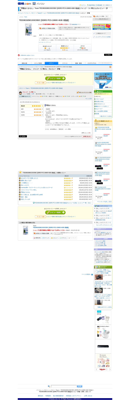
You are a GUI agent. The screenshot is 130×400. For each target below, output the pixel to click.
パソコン (31, 66)
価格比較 (38, 238)
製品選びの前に (99, 101)
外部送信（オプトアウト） (74, 396)
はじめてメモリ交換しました (29, 178)
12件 (32, 94)
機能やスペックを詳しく (102, 106)
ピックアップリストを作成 (103, 37)
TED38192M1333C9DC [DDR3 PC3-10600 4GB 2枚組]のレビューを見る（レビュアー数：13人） (63, 203)
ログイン (83, 5)
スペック (46, 238)
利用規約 (48, 396)
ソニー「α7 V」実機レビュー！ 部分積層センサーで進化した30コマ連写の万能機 (103, 271)
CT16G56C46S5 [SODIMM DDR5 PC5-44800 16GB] (103, 189)
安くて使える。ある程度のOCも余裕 (32, 194)
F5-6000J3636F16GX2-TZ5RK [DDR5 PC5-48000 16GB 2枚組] (102, 174)
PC (108, 208)
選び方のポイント (100, 104)
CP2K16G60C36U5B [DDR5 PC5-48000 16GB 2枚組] (103, 129)
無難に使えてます (26, 180)
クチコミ (64, 238)
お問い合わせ (88, 396)
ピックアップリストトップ (104, 225)
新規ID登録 (92, 5)
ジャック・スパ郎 (27, 92)
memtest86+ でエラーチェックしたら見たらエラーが (37, 187)
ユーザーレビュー (23, 66)
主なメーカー (99, 109)
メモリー (37, 66)
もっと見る (89, 98)
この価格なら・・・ (27, 183)
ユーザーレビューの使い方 (102, 260)
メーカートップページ (45, 42)
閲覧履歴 (99, 5)
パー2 (109, 222)
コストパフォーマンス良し (29, 190)
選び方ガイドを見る (106, 116)
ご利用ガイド (108, 5)
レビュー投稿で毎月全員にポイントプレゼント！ (61, 82)
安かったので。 (25, 185)
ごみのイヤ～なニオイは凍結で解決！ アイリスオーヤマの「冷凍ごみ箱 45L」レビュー (103, 296)
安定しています (25, 199)
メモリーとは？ (99, 99)
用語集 (97, 113)
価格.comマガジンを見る (105, 307)
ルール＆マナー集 (100, 244)
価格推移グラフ (76, 24)
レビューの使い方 (100, 242)
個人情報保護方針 (58, 396)
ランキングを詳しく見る (105, 201)
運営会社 (40, 396)
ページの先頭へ (86, 274)
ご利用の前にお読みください (27, 55)
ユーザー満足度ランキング (103, 232)
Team (25, 16)
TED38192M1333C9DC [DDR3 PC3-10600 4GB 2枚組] (47, 88)
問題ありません (25, 192)
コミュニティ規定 (100, 241)
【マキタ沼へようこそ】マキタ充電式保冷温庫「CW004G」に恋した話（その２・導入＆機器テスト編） (103, 284)
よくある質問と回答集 (101, 111)
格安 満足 (24, 197)
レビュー (55, 238)
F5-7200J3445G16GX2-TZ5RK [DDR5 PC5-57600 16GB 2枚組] (103, 159)
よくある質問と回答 (101, 245)
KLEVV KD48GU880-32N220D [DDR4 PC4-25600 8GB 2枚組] (103, 144)
